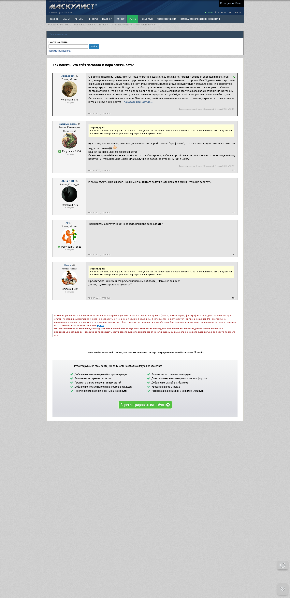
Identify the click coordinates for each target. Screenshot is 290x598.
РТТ (67, 223)
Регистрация (227, 3)
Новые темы (147, 18)
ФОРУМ (132, 18)
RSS (239, 12)
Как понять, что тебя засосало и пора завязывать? (127, 24)
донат (209, 12)
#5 (233, 298)
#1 (233, 113)
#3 (233, 212)
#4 (233, 254)
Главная (51, 24)
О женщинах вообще (83, 24)
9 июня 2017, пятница (98, 113)
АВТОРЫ (79, 18)
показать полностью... (138, 101)
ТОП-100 (120, 18)
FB (217, 12)
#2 (233, 170)
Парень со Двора (68, 124)
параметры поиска (59, 50)
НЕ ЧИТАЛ (93, 18)
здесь (100, 325)
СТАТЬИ (66, 18)
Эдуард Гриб (68, 75)
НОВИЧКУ (107, 18)
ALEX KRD (67, 181)
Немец (67, 265)
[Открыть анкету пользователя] (69, 96)
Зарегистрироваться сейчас (143, 404)
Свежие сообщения (166, 18)
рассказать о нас (65, 12)
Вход (238, 3)
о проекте (53, 12)
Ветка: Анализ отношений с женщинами (200, 18)
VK (225, 12)
